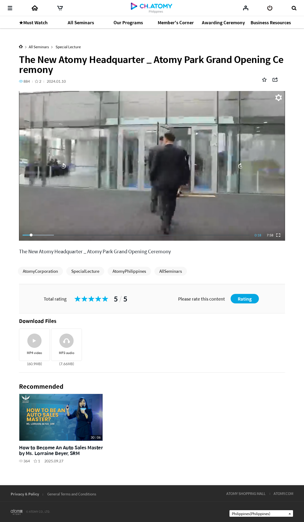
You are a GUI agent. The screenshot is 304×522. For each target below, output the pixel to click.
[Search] (294, 8)
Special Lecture (68, 46)
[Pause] (152, 166)
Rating (245, 299)
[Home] (35, 8)
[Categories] (10, 8)
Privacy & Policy (25, 494)
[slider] (136, 235)
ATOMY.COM (283, 493)
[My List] (245, 7)
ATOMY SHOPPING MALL (246, 493)
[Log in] (270, 8)
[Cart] (60, 8)
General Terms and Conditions (71, 494)
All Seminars (39, 46)
